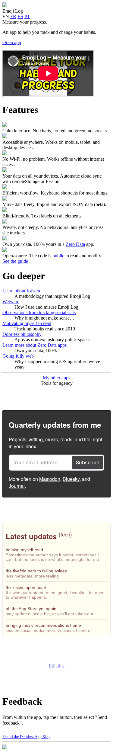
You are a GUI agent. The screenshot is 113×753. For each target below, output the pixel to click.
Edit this (56, 665)
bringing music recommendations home (43, 625)
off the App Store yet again (31, 608)
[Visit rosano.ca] (4, 747)
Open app (11, 42)
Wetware (10, 301)
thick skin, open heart (26, 587)
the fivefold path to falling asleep (36, 570)
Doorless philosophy (22, 334)
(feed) (65, 534)
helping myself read (24, 549)
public (58, 255)
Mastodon (49, 478)
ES (20, 16)
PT (27, 16)
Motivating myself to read (26, 323)
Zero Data (75, 244)
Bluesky (71, 478)
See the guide (15, 261)
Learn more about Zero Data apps (34, 345)
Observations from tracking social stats (39, 312)
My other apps (56, 377)
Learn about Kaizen (21, 290)
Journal (17, 485)
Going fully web (18, 356)
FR (13, 16)
